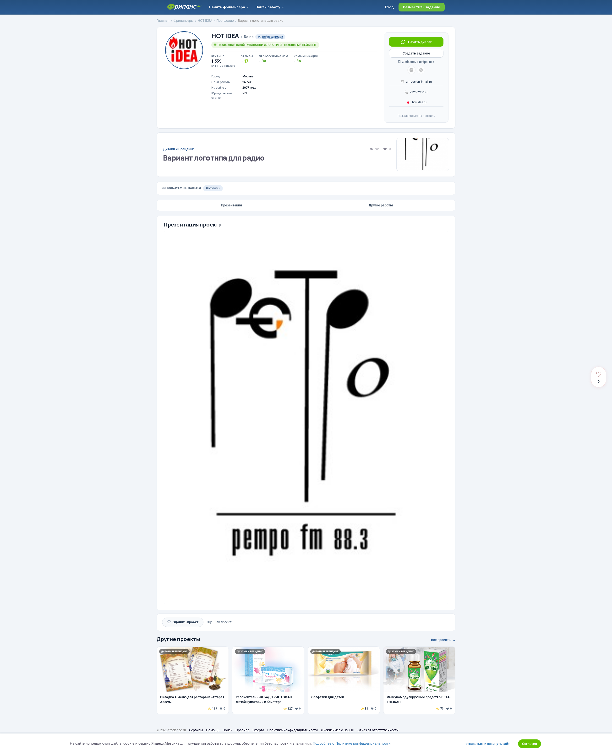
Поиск (227, 730)
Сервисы (196, 730)
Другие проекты (178, 639)
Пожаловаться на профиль (416, 116)
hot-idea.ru (418, 102)
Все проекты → (443, 640)
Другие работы (381, 205)
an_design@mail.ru (419, 81)
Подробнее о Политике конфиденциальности (352, 743)
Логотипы (213, 188)
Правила (242, 730)
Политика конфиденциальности (292, 730)
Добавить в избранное (417, 62)
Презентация (231, 205)
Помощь (212, 730)
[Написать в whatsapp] (421, 70)
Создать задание (416, 53)
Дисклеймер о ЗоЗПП (337, 730)
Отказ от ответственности (378, 730)
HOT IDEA (225, 35)
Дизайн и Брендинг (178, 149)
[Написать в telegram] (411, 70)
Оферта (258, 730)
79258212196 (419, 92)
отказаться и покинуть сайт (487, 744)
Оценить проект (182, 622)
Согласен (529, 744)
